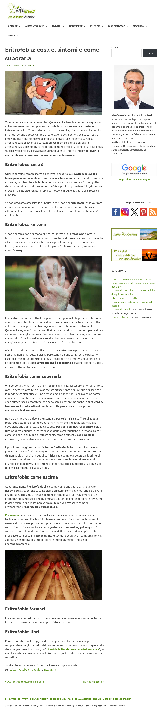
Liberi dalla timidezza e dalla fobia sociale (72, 649)
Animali (56, 26)
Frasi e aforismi (121, 316)
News (11, 35)
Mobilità (138, 26)
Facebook (24, 669)
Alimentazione (34, 26)
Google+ (37, 669)
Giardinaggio (116, 26)
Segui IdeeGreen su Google (134, 179)
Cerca (114, 47)
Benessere (76, 26)
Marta (31, 65)
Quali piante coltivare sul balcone (25, 681)
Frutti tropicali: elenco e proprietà (132, 278)
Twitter (13, 669)
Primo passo (12, 515)
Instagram (49, 669)
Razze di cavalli (121, 309)
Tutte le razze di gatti (125, 297)
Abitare (13, 26)
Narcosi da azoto (92, 681)
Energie (95, 26)
